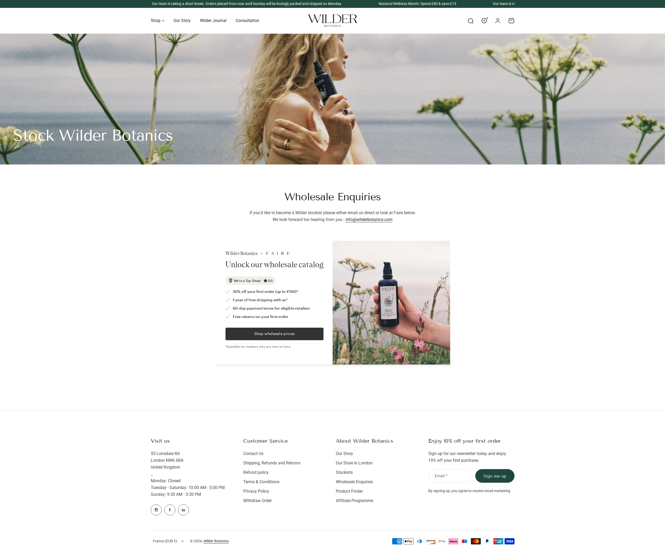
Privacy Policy (256, 491)
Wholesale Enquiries (354, 481)
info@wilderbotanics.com (368, 219)
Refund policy (256, 472)
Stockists (344, 472)
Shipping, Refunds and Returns (271, 462)
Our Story (344, 453)
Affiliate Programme (354, 500)
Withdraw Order (257, 500)
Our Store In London (354, 462)
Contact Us (253, 453)
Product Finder (349, 491)
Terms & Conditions (261, 481)
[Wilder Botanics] (333, 20)
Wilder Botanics (216, 541)
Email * (441, 476)
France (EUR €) (165, 541)
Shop (155, 20)
